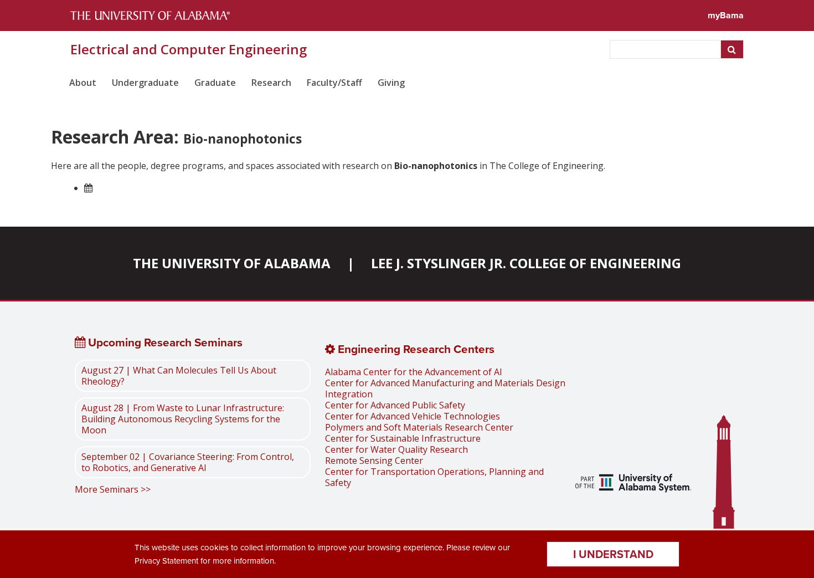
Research (271, 82)
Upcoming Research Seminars (164, 342)
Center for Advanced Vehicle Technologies (412, 416)
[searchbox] (666, 49)
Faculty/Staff (334, 82)
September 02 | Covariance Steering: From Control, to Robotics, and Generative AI (187, 462)
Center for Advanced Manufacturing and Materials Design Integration (445, 388)
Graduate (215, 82)
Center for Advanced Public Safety (395, 405)
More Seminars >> (113, 489)
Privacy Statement (166, 561)
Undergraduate (145, 82)
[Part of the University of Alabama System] (633, 484)
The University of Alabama (232, 263)
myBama (726, 15)
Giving (391, 82)
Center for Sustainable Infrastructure (403, 438)
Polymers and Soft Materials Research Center (419, 427)
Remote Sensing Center (374, 460)
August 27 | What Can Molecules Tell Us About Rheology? (178, 375)
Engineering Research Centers (414, 349)
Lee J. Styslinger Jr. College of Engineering (526, 263)
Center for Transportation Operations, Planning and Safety (434, 477)
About (82, 82)
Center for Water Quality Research (396, 449)
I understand (613, 554)
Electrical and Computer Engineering (188, 49)
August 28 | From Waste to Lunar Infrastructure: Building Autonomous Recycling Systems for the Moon (182, 419)
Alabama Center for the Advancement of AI (413, 372)
